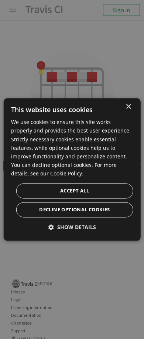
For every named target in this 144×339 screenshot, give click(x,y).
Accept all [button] (74, 191)
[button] (72, 227)
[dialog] (72, 169)
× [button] (128, 107)
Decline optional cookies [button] (74, 210)
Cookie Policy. (66, 173)
